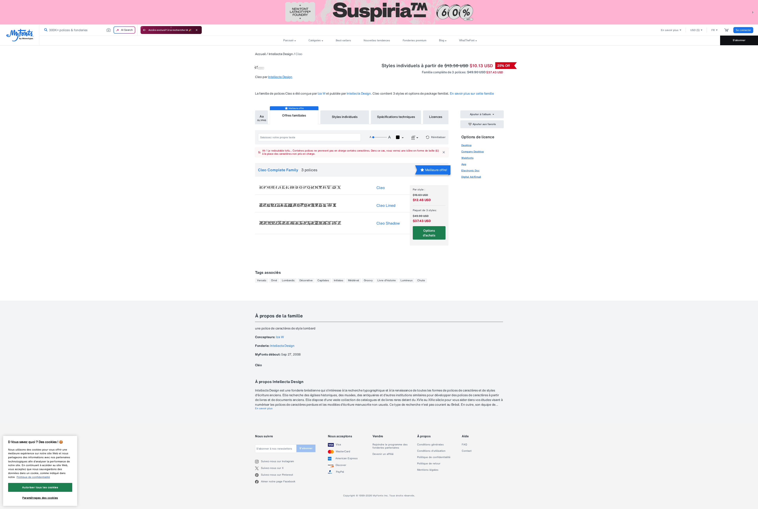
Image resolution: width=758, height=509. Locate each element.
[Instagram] (258, 461)
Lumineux (407, 280)
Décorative (306, 280)
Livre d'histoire (386, 280)
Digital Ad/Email (471, 177)
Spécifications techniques (396, 116)
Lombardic (288, 280)
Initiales (338, 280)
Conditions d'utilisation (431, 451)
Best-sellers (343, 40)
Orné (274, 280)
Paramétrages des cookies (40, 498)
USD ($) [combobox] (695, 30)
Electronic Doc (470, 170)
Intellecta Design (281, 54)
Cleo (380, 187)
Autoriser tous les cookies (40, 487)
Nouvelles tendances (377, 40)
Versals (261, 280)
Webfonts (467, 158)
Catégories (315, 40)
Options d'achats (429, 233)
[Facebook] (258, 482)
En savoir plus (264, 408)
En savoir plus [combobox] (669, 30)
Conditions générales (430, 444)
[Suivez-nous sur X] (258, 468)
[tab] (261, 117)
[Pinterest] (258, 475)
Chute (421, 280)
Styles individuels (345, 116)
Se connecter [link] (743, 30)
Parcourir (288, 40)
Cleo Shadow (388, 223)
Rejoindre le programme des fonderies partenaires (390, 446)
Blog (441, 40)
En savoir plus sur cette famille (472, 93)
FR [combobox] (713, 30)
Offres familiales (294, 115)
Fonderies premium (414, 40)
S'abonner (739, 40)
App (463, 164)
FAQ (464, 444)
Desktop (466, 145)
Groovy (368, 280)
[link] (45, 30)
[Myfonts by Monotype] (19, 35)
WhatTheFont (467, 40)
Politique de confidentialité (433, 457)
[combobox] (88, 30)
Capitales (323, 280)
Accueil (260, 54)
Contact (467, 451)
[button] (753, 12)
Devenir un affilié (383, 454)
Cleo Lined (385, 205)
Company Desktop (472, 151)
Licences (435, 116)
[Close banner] (196, 30)
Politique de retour (428, 463)
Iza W (321, 93)
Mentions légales (427, 469)
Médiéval (353, 280)
